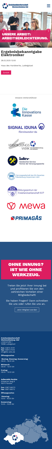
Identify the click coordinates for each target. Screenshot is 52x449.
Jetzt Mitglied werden (27, 310)
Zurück (6, 72)
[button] (18, 44)
